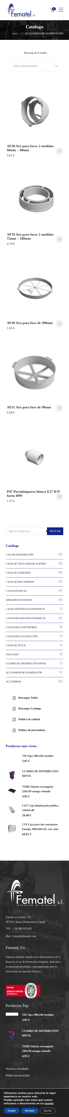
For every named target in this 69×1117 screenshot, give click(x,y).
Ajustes (48, 1110)
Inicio (15, 33)
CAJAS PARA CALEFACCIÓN (22, 636)
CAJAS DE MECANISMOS (20, 581)
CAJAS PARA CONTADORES (21, 627)
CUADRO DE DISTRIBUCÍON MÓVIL (26, 663)
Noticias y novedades (17, 1068)
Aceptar (11, 1110)
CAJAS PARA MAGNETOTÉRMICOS (25, 618)
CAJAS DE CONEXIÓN (18, 572)
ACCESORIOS (13, 681)
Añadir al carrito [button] (59, 151)
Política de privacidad (17, 1075)
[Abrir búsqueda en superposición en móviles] (34, 531)
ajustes (49, 1103)
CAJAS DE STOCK (16, 645)
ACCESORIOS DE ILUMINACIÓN (24, 672)
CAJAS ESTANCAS (16, 590)
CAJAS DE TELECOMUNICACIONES (26, 563)
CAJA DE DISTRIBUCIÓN (19, 554)
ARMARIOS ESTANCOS (19, 599)
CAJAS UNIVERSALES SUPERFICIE (25, 609)
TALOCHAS (12, 654)
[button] (35, 66)
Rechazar (29, 1110)
